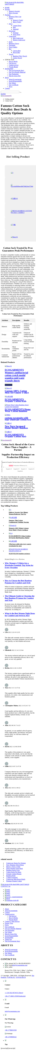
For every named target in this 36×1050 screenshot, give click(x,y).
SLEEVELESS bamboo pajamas (19, 553)
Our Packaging (9, 930)
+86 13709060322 (10, 1037)
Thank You (8, 939)
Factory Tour (9, 923)
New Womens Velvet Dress (15, 865)
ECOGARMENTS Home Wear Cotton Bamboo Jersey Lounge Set (18, 411)
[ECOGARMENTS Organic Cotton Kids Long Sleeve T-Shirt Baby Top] (9, 396)
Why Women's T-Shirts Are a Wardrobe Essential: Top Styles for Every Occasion (19, 565)
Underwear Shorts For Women (16, 863)
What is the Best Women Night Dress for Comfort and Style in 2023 (20, 614)
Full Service (12, 916)
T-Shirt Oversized (12, 877)
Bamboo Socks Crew (13, 870)
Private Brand (13, 919)
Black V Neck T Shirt (13, 867)
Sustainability (9, 937)
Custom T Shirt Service (12, 921)
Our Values (8, 932)
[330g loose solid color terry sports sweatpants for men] (13, 541)
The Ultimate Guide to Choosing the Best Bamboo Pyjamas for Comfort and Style (19, 598)
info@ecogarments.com (19, 965)
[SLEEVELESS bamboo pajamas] (20, 551)
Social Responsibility (11, 936)
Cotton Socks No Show (13, 872)
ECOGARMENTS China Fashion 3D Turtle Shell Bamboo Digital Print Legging (20, 537)
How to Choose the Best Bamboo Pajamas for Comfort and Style (18, 582)
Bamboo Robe (11, 876)
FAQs (7, 925)
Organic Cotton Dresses (13, 874)
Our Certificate (9, 927)
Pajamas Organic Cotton (14, 881)
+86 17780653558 (10, 1030)
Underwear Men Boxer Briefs (15, 879)
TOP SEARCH (21, 977)
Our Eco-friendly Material (13, 928)
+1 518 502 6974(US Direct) (14, 993)
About (7, 909)
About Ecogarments (11, 911)
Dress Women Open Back (14, 868)
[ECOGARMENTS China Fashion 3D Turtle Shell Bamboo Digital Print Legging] (10, 533)
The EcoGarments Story (12, 941)
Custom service (9, 914)
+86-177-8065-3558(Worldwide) (15, 996)
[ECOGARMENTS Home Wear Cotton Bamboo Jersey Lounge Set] (18, 407)
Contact (7, 912)
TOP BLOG (11, 977)
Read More (8, 385)
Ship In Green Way (11, 934)
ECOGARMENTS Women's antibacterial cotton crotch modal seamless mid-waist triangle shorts (16, 375)
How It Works (13, 918)
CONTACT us (5, 886)
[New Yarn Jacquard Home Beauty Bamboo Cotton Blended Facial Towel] (8, 423)
